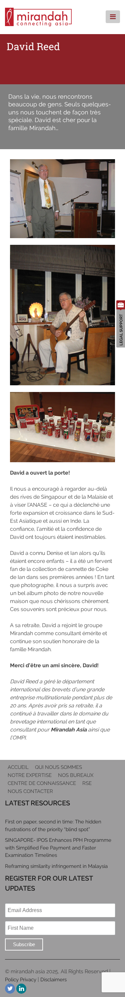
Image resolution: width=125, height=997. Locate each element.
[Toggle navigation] (113, 16)
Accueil (18, 767)
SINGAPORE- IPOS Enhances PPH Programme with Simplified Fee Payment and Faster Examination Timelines (58, 847)
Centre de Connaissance (42, 783)
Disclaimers (53, 980)
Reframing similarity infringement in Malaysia (56, 866)
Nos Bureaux (75, 775)
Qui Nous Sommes (58, 767)
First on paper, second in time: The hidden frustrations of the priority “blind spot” (53, 825)
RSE (87, 783)
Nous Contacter (30, 791)
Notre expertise (30, 775)
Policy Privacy (20, 980)
